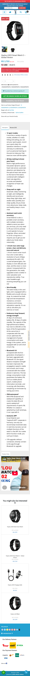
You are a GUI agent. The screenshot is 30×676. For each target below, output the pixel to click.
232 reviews (17, 75)
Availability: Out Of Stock (15, 101)
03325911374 (22, 107)
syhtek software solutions (18, 674)
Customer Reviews (29, 336)
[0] (26, 12)
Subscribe (22, 8)
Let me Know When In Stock (15, 96)
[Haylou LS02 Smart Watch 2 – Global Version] (15, 30)
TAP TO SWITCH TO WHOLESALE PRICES (15, 1)
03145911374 (13, 107)
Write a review (24, 75)
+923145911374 (15, 87)
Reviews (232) (13, 127)
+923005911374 (5, 87)
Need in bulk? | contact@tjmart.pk (9, 84)
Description (5, 127)
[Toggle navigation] (4, 12)
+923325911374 (24, 87)
